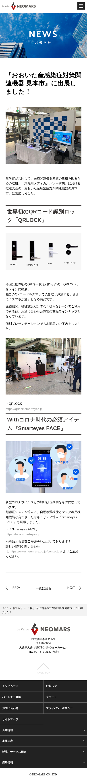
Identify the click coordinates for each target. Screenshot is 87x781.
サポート (51, 697)
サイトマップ (10, 719)
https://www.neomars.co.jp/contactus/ (36, 551)
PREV (16, 587)
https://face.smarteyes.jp (23, 534)
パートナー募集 (11, 697)
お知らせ (18, 608)
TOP (5, 608)
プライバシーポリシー (59, 708)
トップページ (10, 686)
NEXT (71, 587)
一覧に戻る (43, 588)
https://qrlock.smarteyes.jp (24, 409)
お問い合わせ (10, 708)
